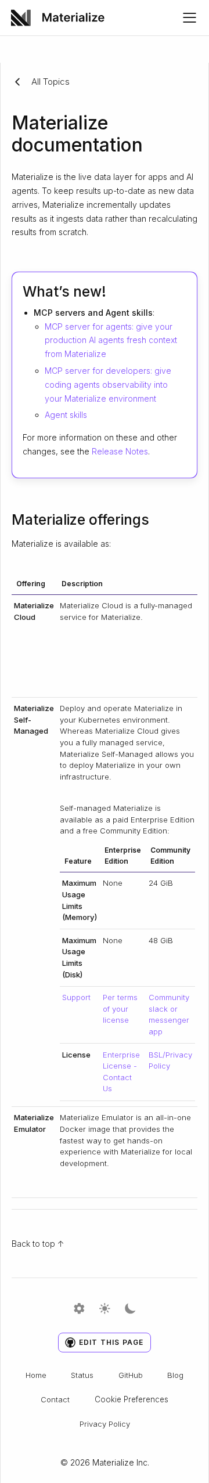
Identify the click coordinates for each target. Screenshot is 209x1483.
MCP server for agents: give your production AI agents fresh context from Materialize (111, 340)
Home (36, 1375)
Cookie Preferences (131, 1399)
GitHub (130, 1375)
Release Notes (120, 451)
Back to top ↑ (38, 1244)
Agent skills (66, 415)
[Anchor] (116, 290)
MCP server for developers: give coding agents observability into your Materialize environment (108, 384)
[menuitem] (62, 17)
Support (76, 997)
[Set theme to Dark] (130, 1309)
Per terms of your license (120, 1008)
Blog (175, 1375)
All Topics (50, 81)
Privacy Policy (105, 1423)
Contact (55, 1399)
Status (82, 1375)
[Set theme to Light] (105, 1309)
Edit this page (111, 1342)
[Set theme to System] (79, 1309)
